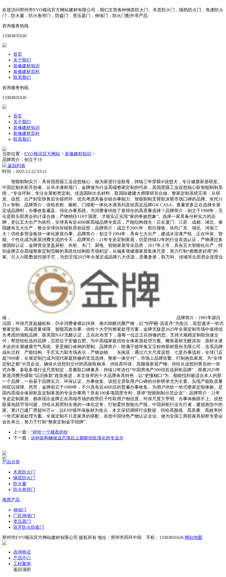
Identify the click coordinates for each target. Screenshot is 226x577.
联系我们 (22, 77)
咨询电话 (22, 552)
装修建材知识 (26, 65)
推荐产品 (11, 499)
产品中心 (22, 557)
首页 (17, 54)
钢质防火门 (24, 478)
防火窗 (19, 483)
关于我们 (22, 60)
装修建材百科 (26, 71)
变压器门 (22, 521)
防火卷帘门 (24, 489)
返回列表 (16, 165)
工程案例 (22, 563)
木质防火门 (24, 472)
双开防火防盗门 (28, 527)
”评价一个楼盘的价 (49, 432)
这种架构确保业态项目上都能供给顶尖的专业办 (77, 438)
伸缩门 (19, 509)
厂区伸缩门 (24, 515)
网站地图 (193, 537)
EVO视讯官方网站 (42, 153)
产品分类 (11, 462)
